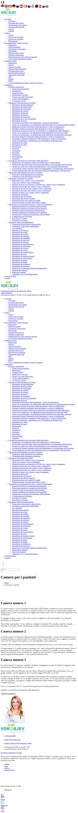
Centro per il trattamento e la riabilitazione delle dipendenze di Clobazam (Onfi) (40, 133)
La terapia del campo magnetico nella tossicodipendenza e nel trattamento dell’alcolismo (43, 169)
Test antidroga (17, 228)
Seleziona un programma (8, 694)
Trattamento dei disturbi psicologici (20, 179)
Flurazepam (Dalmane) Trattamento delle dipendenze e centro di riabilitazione (39, 139)
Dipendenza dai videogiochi (21, 196)
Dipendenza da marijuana (21, 266)
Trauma (11, 79)
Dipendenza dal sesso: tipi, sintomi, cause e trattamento (31, 190)
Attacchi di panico (14, 67)
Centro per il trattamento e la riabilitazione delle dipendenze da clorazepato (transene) (42, 135)
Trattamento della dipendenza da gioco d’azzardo (25, 173)
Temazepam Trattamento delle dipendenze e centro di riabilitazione (35, 123)
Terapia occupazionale (16, 55)
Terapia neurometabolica (20, 89)
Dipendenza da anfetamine (21, 246)
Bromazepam (16, 147)
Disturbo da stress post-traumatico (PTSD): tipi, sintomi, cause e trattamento (38, 184)
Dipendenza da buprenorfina (22, 107)
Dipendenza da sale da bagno (22, 258)
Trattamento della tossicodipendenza (20, 222)
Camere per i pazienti (15, 39)
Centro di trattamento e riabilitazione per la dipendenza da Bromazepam (37, 141)
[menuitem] (8, 790)
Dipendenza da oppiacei (20, 230)
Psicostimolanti (17, 157)
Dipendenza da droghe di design (23, 256)
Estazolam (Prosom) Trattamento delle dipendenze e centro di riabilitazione (38, 137)
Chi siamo (8, 19)
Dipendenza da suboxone (20, 240)
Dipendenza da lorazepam (21, 117)
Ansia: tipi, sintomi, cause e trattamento (26, 183)
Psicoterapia (12, 51)
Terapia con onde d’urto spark (22, 97)
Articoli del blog (10, 276)
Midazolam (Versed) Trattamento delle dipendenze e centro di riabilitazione (38, 127)
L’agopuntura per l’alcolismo (22, 216)
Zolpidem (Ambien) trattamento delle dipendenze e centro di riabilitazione (38, 129)
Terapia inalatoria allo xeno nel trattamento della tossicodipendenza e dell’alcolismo (41, 171)
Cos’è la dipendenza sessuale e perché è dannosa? (25, 83)
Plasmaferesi (16, 91)
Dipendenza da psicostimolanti (22, 244)
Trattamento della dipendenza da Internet (26, 177)
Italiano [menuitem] (9, 790)
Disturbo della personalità (17, 69)
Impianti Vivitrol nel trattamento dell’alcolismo (28, 210)
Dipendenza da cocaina (20, 248)
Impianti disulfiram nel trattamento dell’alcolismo (29, 206)
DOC (10, 77)
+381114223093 (6, 293)
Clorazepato (16, 151)
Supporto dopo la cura (16, 53)
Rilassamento (13, 41)
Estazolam (15, 153)
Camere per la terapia (15, 37)
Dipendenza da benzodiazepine (23, 105)
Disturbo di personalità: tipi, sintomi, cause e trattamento (32, 188)
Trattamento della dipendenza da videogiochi (27, 175)
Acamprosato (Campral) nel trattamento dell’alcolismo (31, 214)
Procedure (16, 43)
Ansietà (11, 65)
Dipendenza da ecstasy (20, 250)
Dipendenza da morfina (20, 234)
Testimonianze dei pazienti (17, 25)
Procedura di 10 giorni (20, 220)
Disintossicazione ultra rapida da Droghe (26, 200)
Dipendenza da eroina (19, 232)
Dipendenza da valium (20, 143)
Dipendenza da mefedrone (21, 264)
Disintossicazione (14, 47)
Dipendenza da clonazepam (21, 109)
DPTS (10, 81)
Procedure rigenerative (16, 87)
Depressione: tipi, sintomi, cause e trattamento (28, 181)
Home (7, 583)
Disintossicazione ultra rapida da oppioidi (22, 57)
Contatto (7, 278)
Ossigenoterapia (17, 93)
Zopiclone (15, 159)
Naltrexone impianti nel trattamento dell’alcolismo (29, 208)
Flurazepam (16, 155)
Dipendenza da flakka (19, 262)
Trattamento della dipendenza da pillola (22, 103)
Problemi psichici (11, 61)
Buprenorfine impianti (19, 270)
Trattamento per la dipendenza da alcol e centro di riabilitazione (30, 204)
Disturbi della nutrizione (16, 73)
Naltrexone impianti (19, 272)
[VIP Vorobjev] (8, 15)
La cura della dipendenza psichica (20, 59)
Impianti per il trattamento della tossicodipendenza (29, 268)
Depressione (12, 63)
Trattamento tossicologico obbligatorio (25, 226)
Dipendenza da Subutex (20, 242)
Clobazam (15, 149)
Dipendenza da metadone (21, 236)
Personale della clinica (16, 23)
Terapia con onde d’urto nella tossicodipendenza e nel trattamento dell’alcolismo (40, 167)
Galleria (11, 31)
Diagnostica (12, 45)
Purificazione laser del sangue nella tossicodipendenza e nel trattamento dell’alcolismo (42, 165)
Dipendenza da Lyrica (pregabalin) (24, 119)
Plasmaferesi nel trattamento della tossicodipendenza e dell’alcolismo (36, 163)
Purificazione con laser (20, 95)
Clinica (7, 33)
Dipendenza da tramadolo (21, 238)
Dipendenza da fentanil (20, 113)
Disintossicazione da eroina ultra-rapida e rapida (29, 202)
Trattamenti (8, 85)
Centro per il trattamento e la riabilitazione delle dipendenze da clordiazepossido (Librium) (43, 125)
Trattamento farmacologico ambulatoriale (26, 224)
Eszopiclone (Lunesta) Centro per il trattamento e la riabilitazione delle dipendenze (41, 131)
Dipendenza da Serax (19, 121)
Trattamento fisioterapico (17, 49)
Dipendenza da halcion (20, 115)
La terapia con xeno (19, 101)
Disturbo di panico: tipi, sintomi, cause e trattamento (30, 192)
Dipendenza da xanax (19, 145)
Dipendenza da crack (19, 254)
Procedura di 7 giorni (19, 218)
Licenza (11, 29)
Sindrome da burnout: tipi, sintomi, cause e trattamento (31, 186)
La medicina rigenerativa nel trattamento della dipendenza (28, 161)
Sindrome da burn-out (15, 71)
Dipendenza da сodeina (20, 111)
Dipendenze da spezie (19, 260)
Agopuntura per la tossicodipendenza (25, 274)
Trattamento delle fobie (16, 75)
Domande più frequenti (16, 27)
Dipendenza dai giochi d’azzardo (23, 198)
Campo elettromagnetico (20, 99)
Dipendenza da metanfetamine (22, 252)
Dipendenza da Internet (20, 194)
